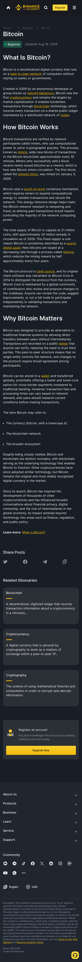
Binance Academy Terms (30, 942)
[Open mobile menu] (74, 7)
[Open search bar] (44, 7)
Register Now (41, 750)
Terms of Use (65, 939)
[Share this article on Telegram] (45, 561)
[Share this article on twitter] (5, 561)
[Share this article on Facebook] (25, 561)
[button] (74, 7)
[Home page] (27, 8)
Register (60, 7)
